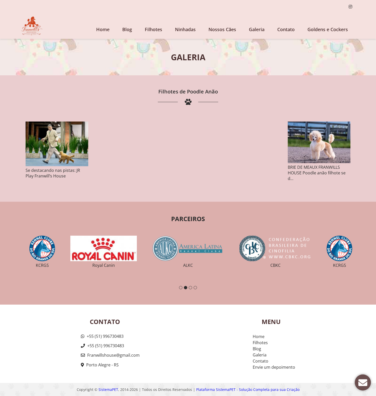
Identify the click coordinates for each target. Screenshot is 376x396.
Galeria (260, 355)
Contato (286, 29)
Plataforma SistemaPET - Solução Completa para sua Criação (248, 389)
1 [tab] (180, 287)
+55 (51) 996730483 (105, 336)
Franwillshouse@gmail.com (113, 355)
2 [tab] (185, 287)
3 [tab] (190, 287)
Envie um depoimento (274, 367)
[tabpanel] (188, 250)
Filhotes (153, 29)
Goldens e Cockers (327, 29)
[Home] (32, 26)
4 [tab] (195, 287)
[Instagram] (350, 6)
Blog (127, 29)
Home (102, 29)
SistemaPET (108, 389)
